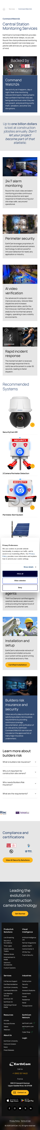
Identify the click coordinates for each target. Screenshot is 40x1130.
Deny (20, 587)
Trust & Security (27, 955)
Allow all (20, 574)
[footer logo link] (20, 1064)
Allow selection (20, 580)
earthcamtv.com (28, 1026)
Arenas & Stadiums (28, 990)
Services (12, 9)
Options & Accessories (8, 964)
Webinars (7, 1030)
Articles (6, 1020)
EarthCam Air (8, 1002)
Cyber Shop (26, 1032)
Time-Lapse (8, 946)
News (6, 1047)
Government (26, 993)
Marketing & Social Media (10, 1006)
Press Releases (9, 1050)
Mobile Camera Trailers (9, 950)
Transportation (27, 1006)
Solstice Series (9, 954)
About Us (8, 1035)
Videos (6, 1027)
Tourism (25, 987)
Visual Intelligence (27, 930)
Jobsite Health (27, 946)
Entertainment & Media (9, 958)
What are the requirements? (15, 793)
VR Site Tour (26, 952)
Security (25, 984)
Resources (8, 1015)
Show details (28, 567)
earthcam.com (27, 1023)
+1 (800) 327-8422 (20, 1073)
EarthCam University (11, 987)
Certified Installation (11, 984)
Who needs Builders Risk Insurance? (13, 783)
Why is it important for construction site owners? (14, 772)
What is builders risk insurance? (17, 762)
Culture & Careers (10, 1044)
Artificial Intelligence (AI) (29, 938)
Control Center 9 (28, 949)
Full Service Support (10, 981)
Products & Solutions (8, 930)
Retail (24, 1003)
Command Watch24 (10, 990)
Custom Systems (9, 968)
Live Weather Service (8, 994)
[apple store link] (12, 1100)
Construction (26, 981)
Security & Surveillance (8, 942)
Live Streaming (9, 937)
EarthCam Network (26, 1016)
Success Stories (9, 1023)
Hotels (24, 997)
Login (24, 1038)
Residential (26, 1000)
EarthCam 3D (8, 999)
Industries (26, 975)
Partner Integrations (29, 943)
